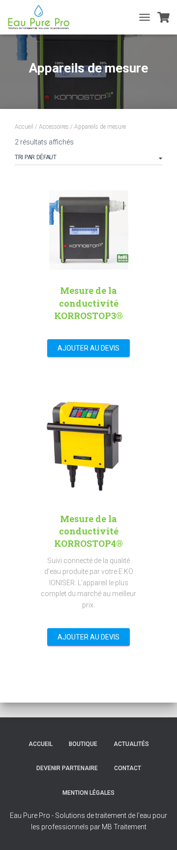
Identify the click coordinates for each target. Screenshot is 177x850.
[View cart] (163, 17)
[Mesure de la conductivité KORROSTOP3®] (88, 230)
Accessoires (54, 126)
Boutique (83, 744)
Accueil (24, 126)
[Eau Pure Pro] (42, 17)
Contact (127, 768)
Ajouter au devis (88, 348)
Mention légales (88, 792)
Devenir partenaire (67, 768)
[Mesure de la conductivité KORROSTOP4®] (88, 441)
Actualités (131, 744)
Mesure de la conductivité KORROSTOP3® (88, 302)
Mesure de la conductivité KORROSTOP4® (88, 531)
